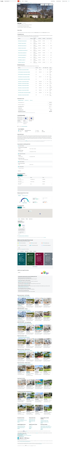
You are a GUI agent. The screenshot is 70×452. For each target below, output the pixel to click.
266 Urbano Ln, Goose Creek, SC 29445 (23, 85)
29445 (26, 140)
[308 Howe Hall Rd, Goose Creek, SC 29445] (30, 408)
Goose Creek (20, 281)
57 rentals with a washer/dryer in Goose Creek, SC (25, 350)
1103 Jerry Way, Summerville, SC (22, 55)
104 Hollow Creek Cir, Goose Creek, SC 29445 (24, 92)
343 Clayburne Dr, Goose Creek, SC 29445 (23, 76)
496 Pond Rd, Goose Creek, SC (22, 45)
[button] (18, 1)
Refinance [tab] (31, 100)
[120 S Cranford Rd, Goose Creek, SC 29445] (47, 355)
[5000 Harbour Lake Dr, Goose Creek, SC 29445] (47, 341)
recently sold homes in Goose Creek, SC (23, 286)
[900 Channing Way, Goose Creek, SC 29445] (39, 314)
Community (22, 251)
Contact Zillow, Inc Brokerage (21, 436)
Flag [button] (24, 263)
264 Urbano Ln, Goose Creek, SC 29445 (23, 87)
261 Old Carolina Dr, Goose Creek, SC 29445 (24, 74)
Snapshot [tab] (19, 195)
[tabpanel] (35, 107)
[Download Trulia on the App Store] (22, 438)
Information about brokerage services (22, 435)
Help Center (32, 445)
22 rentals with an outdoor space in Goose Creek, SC (25, 364)
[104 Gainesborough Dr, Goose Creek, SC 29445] (47, 301)
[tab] (20, 175)
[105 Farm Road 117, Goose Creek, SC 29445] (48, 382)
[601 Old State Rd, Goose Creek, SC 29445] (30, 382)
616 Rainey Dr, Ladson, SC (21, 62)
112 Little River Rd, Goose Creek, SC (22, 50)
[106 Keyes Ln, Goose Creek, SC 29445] (22, 408)
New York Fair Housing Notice (20, 434)
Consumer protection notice (28, 435)
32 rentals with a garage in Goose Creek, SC (24, 310)
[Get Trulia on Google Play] (26, 438)
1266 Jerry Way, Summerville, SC (22, 52)
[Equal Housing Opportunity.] (25, 445)
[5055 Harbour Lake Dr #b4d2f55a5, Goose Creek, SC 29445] (39, 301)
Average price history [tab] (25, 195)
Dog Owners (26, 251)
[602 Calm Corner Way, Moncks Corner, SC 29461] (48, 408)
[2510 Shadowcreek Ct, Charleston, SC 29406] (22, 395)
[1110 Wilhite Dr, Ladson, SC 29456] (39, 408)
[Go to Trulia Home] (2, 1)
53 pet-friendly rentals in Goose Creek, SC (24, 296)
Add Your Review (35, 266)
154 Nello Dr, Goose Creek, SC (22, 43)
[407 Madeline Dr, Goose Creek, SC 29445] (30, 368)
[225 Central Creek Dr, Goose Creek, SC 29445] (39, 395)
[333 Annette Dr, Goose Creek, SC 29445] (48, 395)
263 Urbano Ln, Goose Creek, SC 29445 (23, 83)
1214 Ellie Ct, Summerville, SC (22, 57)
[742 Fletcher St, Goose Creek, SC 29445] (47, 314)
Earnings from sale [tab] (20, 100)
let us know (40, 443)
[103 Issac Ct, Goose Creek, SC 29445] (39, 368)
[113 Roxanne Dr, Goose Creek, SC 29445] (22, 301)
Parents (31, 251)
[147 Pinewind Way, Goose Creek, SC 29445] (30, 301)
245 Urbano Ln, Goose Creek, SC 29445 (23, 81)
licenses (21, 433)
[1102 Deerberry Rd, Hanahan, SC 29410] (30, 395)
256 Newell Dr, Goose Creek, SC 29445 (23, 69)
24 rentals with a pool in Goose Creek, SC (24, 337)
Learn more (45, 237)
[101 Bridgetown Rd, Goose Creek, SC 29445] (39, 328)
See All (19, 272)
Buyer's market (25, 202)
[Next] (51, 302)
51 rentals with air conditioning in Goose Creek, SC (25, 323)
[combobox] (11, 1)
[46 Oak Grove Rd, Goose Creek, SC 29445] (47, 368)
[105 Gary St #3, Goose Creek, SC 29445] (22, 368)
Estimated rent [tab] (27, 100)
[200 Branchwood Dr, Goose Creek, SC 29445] (39, 355)
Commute (34, 251)
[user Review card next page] (52, 259)
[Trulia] (18, 438)
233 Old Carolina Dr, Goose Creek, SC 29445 (24, 79)
